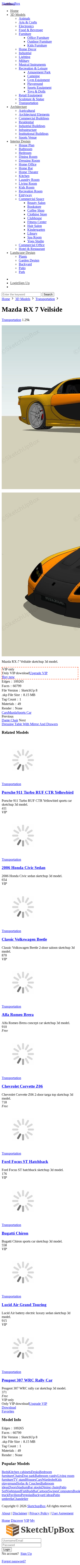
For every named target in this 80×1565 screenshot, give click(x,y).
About (6, 1513)
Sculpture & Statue (31, 99)
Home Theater (28, 172)
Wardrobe (48, 1479)
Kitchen (24, 176)
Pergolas (26, 1495)
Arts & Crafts (28, 22)
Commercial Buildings (34, 118)
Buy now (8, 677)
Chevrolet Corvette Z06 (22, 1086)
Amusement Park (39, 72)
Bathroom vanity (46, 1476)
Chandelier (20, 1499)
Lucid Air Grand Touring (24, 1304)
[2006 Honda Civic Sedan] (23, 855)
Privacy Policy (39, 1513)
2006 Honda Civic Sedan (23, 867)
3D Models (17, 14)
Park (22, 272)
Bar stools (34, 1487)
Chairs (17, 1476)
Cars (5, 712)
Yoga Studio (35, 241)
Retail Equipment (30, 95)
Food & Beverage (31, 30)
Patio (22, 268)
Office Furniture (38, 37)
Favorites (8, 1411)
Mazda (12, 712)
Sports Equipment (39, 87)
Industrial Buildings (32, 126)
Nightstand (13, 1491)
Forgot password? (14, 1561)
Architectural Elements (34, 114)
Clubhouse (34, 218)
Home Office (27, 164)
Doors (13, 1487)
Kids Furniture (37, 45)
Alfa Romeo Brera (18, 1014)
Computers (65, 1491)
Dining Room (28, 156)
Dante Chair (10, 720)
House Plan (26, 145)
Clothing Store (37, 214)
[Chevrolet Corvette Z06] (23, 1074)
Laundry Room (29, 180)
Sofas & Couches (29, 1483)
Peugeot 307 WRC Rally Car (27, 1380)
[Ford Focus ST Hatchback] (23, 1149)
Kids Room (26, 187)
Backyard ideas (42, 1495)
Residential (26, 122)
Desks (35, 1472)
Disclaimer (20, 1513)
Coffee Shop (35, 210)
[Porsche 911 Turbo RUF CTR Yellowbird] (23, 780)
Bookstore (34, 206)
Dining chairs (50, 1487)
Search (48, 294)
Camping (33, 76)
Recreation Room (30, 191)
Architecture (18, 107)
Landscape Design (22, 252)
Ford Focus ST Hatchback (25, 1161)
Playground (35, 84)
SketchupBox (11, 3)
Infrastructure (28, 130)
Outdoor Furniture (39, 41)
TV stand (19, 1479)
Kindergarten (36, 229)
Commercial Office (32, 245)
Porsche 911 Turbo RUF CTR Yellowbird (38, 792)
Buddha (31, 1491)
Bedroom (25, 153)
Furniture (25, 34)
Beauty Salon (36, 203)
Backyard (25, 264)
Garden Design (29, 260)
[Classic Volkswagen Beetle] (23, 927)
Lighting (24, 57)
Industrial (25, 53)
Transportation (28, 103)
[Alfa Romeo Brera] (23, 1002)
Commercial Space (31, 199)
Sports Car (24, 712)
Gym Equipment (38, 80)
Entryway (25, 195)
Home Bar (26, 168)
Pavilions (15, 1495)
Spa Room (34, 237)
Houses (31, 1479)
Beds (5, 1472)
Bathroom (25, 149)
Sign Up (26, 1553)
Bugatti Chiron (15, 1233)
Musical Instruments (32, 64)
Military (24, 60)
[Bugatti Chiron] (23, 1221)
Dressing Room (29, 160)
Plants (23, 256)
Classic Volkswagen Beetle (24, 939)
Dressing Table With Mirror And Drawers (30, 724)
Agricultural (27, 110)
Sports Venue (28, 137)
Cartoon (42, 1491)
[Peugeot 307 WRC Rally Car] (23, 1368)
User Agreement (62, 1513)
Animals (24, 18)
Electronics (26, 26)
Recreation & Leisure (33, 68)
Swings (53, 1491)
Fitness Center (37, 222)
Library (32, 233)
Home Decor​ (27, 49)
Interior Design (20, 141)
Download (9, 1407)
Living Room (28, 183)
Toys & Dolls (36, 91)
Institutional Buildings (33, 133)
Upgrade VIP (38, 673)
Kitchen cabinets (20, 1472)
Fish (23, 1491)
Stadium (22, 1487)
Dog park (28, 1476)
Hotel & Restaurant (32, 249)
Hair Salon (34, 226)
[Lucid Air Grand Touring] (23, 1292)
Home (14, 11)
